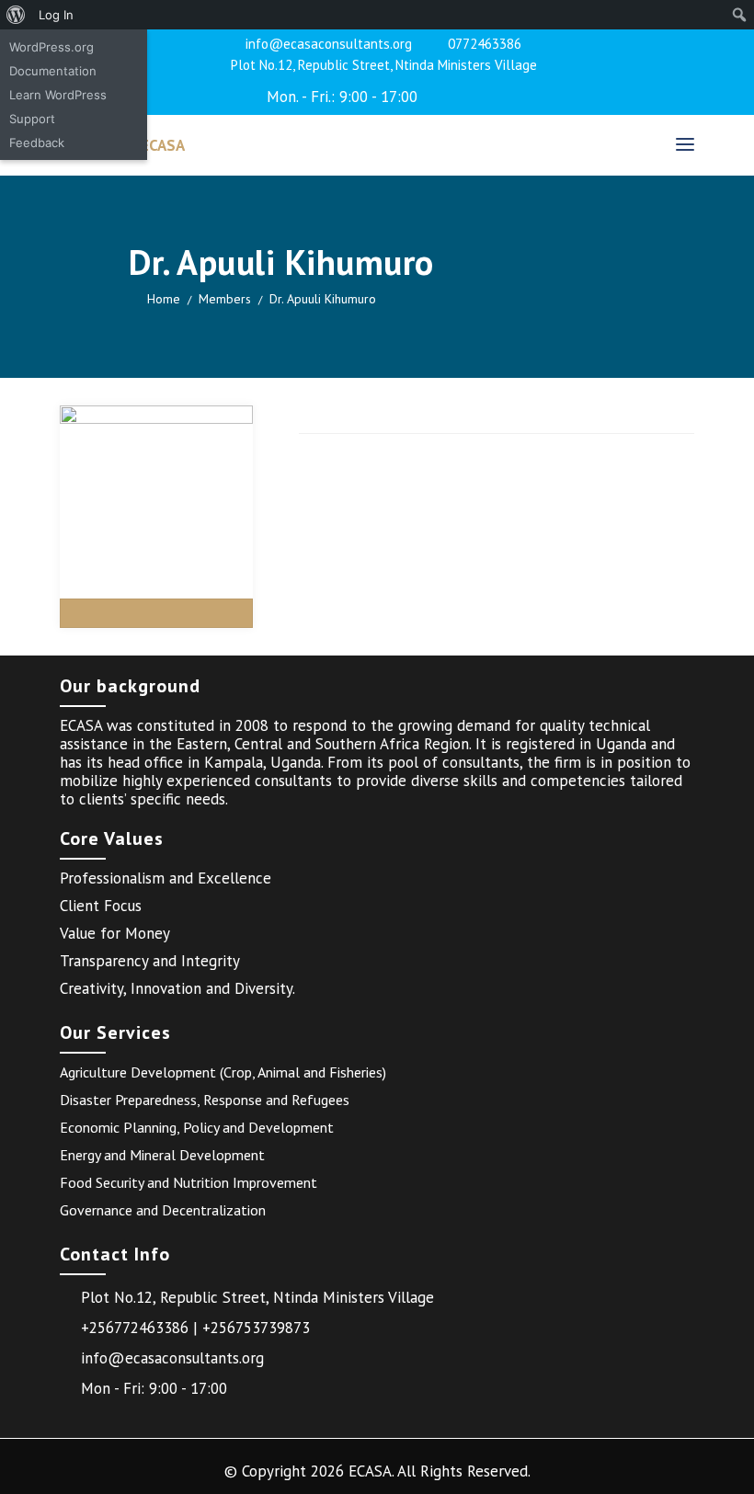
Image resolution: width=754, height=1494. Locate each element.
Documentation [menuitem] (53, 70)
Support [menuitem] (32, 118)
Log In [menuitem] (56, 14)
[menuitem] (16, 14)
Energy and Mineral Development (162, 1155)
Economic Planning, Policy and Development (197, 1127)
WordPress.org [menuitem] (51, 47)
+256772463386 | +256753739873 (195, 1327)
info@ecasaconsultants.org (329, 43)
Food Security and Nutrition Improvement (188, 1182)
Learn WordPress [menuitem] (58, 94)
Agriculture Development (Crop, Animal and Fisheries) (223, 1072)
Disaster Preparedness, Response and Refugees (204, 1099)
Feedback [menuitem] (36, 142)
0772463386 (484, 43)
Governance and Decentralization (163, 1210)
